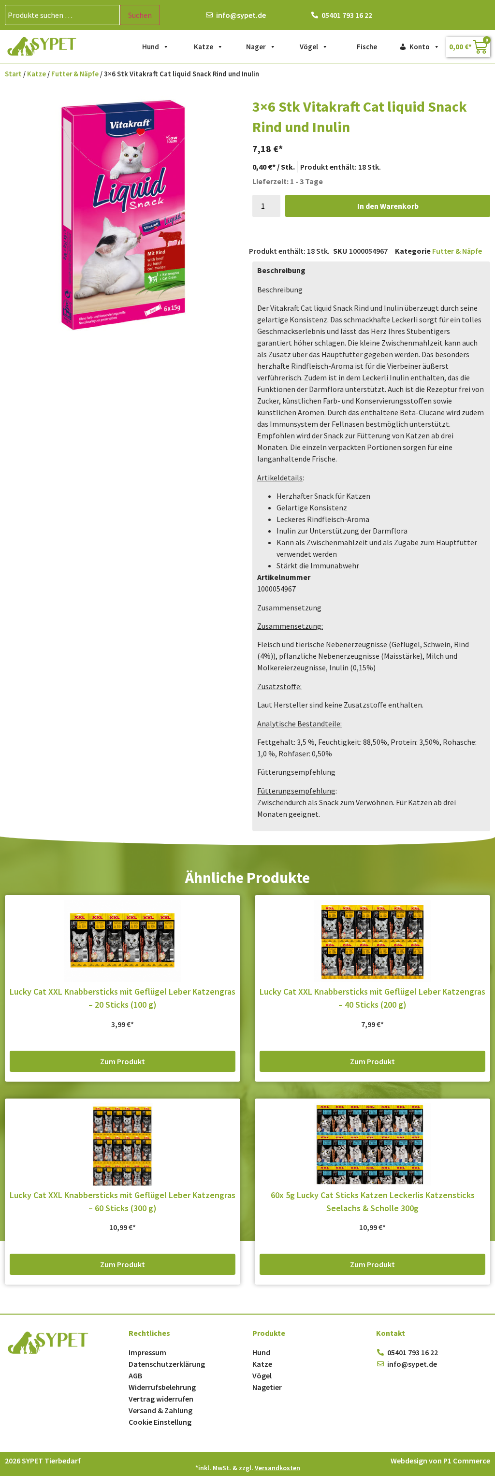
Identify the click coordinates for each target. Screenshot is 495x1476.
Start (13, 74)
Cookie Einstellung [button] (160, 1422)
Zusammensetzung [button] (289, 607)
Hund (150, 46)
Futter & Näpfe (75, 74)
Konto (419, 46)
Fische (367, 46)
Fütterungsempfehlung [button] (296, 772)
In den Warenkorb (388, 206)
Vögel (309, 46)
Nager (256, 46)
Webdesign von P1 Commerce (440, 1460)
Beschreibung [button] (280, 289)
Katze (203, 46)
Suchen (140, 15)
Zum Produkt (122, 1061)
